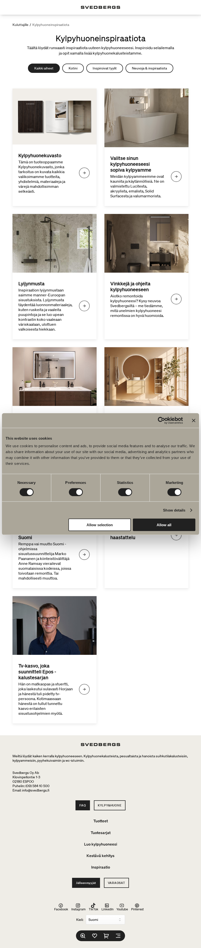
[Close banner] (193, 420)
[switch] (76, 492)
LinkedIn (107, 909)
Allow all (164, 525)
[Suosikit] (95, 936)
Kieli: (79, 919)
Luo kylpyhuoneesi (100, 844)
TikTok (93, 909)
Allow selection (100, 525)
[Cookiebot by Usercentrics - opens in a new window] (161, 420)
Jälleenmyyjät (86, 883)
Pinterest (137, 909)
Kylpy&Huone (110, 805)
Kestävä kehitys (100, 855)
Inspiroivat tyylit (105, 68)
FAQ (82, 805)
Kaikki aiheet (43, 68)
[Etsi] (83, 936)
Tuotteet (100, 820)
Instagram (78, 909)
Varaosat (116, 883)
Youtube (122, 909)
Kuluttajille (20, 24)
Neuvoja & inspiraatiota (149, 68)
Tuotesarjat (101, 832)
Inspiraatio (100, 867)
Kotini (73, 68)
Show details (174, 510)
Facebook (61, 909)
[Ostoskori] (106, 936)
